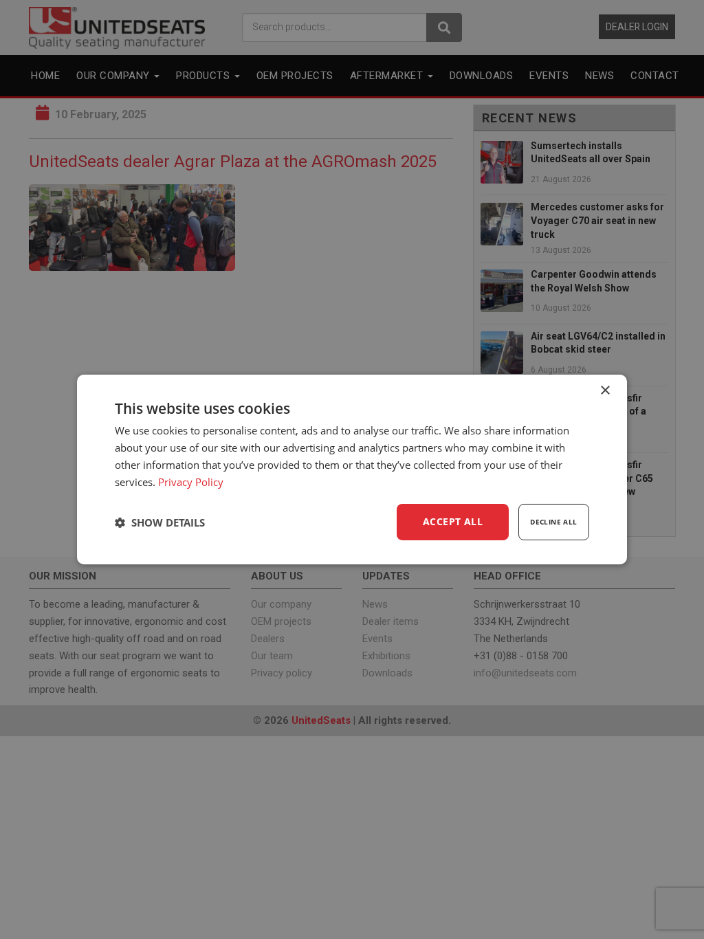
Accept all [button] (453, 521)
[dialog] (352, 469)
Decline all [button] (553, 522)
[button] (160, 522)
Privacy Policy (190, 482)
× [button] (605, 391)
